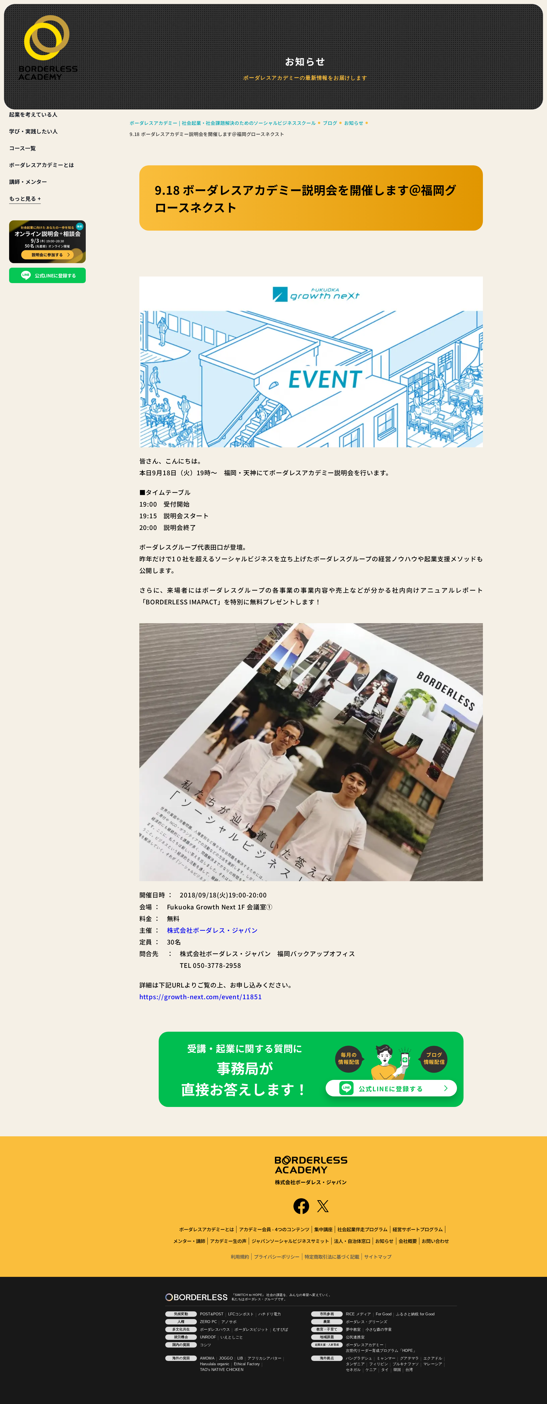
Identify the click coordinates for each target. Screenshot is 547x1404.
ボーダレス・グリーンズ (366, 1322)
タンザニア (355, 1364)
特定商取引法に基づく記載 (332, 1256)
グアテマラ (409, 1358)
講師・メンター (28, 181)
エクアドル (432, 1358)
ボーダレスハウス (215, 1330)
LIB (240, 1358)
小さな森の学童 (379, 1330)
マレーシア (432, 1364)
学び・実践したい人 (33, 131)
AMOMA (207, 1358)
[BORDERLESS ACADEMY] (47, 47)
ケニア (371, 1370)
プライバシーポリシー (276, 1256)
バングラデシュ (359, 1358)
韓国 (397, 1370)
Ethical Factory (247, 1364)
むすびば (280, 1330)
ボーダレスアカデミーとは (41, 164)
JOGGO (226, 1358)
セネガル (353, 1370)
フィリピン (378, 1364)
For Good (384, 1314)
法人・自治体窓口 (352, 1241)
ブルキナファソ (406, 1364)
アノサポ (228, 1322)
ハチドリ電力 (269, 1314)
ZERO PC (208, 1322)
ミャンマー (386, 1358)
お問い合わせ (435, 1241)
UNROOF (208, 1337)
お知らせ (384, 1241)
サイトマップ (377, 1256)
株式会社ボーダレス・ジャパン (212, 930)
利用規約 (240, 1256)
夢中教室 (353, 1330)
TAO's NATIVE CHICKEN (221, 1370)
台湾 (409, 1370)
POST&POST (212, 1314)
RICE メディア (358, 1314)
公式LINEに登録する (391, 1088)
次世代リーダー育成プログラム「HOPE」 (381, 1351)
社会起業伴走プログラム (362, 1229)
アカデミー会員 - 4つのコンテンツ (274, 1229)
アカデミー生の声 (228, 1241)
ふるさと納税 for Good (415, 1314)
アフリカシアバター (264, 1358)
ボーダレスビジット (251, 1330)
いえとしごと (232, 1337)
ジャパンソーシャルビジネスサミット (290, 1241)
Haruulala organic (214, 1364)
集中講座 (323, 1229)
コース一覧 (22, 148)
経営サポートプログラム (418, 1229)
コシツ (205, 1345)
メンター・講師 (189, 1241)
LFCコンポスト (241, 1314)
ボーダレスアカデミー (364, 1345)
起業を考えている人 (33, 114)
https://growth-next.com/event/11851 (200, 996)
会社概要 (408, 1241)
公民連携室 (355, 1337)
